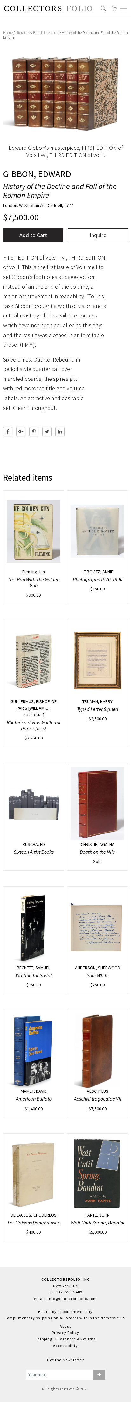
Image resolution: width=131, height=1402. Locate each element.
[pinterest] (33, 431)
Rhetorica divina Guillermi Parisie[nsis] (33, 725)
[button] (99, 1375)
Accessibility (65, 1345)
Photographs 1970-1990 (97, 579)
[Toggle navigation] (123, 8)
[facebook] (7, 431)
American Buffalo (34, 1099)
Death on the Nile (97, 852)
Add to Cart (33, 235)
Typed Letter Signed (97, 709)
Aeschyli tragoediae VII (97, 1099)
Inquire (98, 235)
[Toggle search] (103, 8)
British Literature (46, 32)
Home (8, 32)
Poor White (97, 975)
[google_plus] (20, 431)
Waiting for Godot (34, 975)
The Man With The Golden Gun (33, 582)
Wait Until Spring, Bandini (97, 1222)
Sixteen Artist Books (34, 852)
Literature (23, 32)
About (65, 1326)
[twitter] (47, 431)
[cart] (114, 8)
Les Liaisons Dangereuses (33, 1222)
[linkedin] (60, 431)
